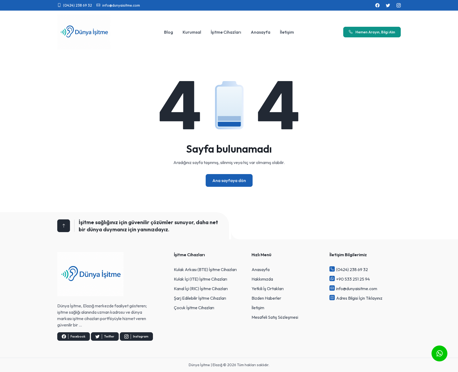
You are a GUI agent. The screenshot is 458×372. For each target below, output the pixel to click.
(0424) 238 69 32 (77, 5)
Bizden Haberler (266, 298)
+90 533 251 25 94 (353, 279)
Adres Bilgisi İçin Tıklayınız (359, 298)
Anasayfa (260, 32)
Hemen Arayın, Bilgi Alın (375, 32)
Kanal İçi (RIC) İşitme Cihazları (201, 288)
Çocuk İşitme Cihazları (194, 307)
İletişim (287, 32)
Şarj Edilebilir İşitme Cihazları (200, 298)
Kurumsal (192, 32)
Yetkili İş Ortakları (268, 288)
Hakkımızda (262, 279)
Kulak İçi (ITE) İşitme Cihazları (200, 279)
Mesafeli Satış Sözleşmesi (275, 317)
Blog (168, 32)
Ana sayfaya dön (229, 180)
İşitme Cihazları (226, 32)
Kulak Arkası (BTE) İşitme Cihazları (205, 269)
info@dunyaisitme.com (121, 5)
